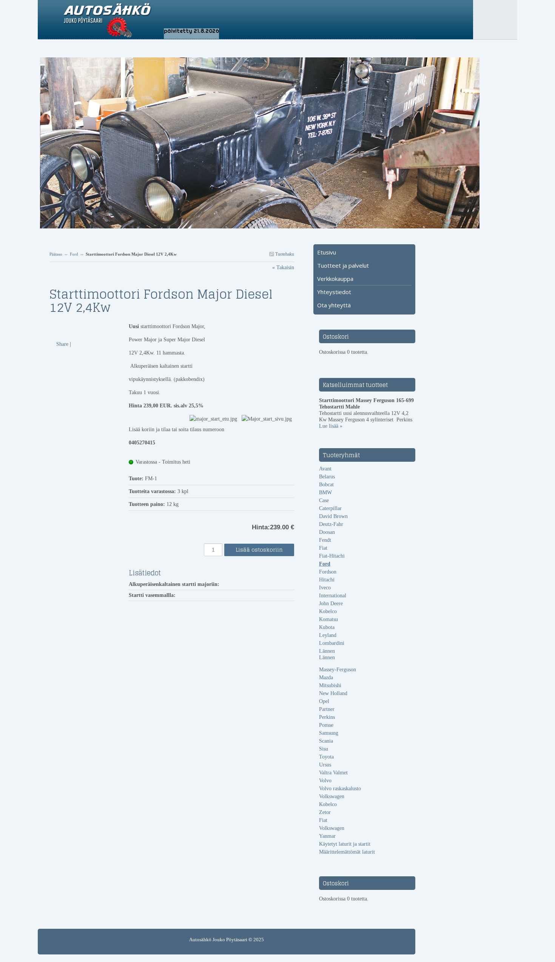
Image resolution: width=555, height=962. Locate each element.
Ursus (325, 765)
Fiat (323, 548)
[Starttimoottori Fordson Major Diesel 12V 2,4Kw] (89, 326)
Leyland (327, 635)
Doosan (327, 532)
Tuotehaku (284, 254)
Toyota (326, 757)
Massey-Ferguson (337, 669)
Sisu (323, 749)
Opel (324, 701)
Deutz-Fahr (331, 524)
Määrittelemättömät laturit (347, 852)
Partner (327, 709)
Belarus (327, 476)
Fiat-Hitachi (332, 556)
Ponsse (326, 725)
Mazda (326, 677)
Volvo (325, 780)
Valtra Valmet (333, 772)
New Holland (333, 693)
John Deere (331, 603)
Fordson (327, 572)
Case (324, 500)
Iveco (325, 587)
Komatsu (328, 619)
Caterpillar (330, 508)
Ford (74, 254)
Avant (325, 469)
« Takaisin (283, 267)
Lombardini (331, 643)
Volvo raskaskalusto (340, 788)
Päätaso (55, 254)
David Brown (333, 516)
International (332, 595)
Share (62, 344)
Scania (326, 741)
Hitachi (327, 580)
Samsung (328, 733)
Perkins (327, 717)
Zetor (325, 812)
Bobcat (326, 484)
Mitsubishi (330, 685)
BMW (325, 492)
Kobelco (328, 611)
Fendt (325, 540)
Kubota (327, 627)
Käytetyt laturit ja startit (344, 844)
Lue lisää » (330, 426)
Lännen (327, 651)
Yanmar (327, 836)
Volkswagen (331, 796)
